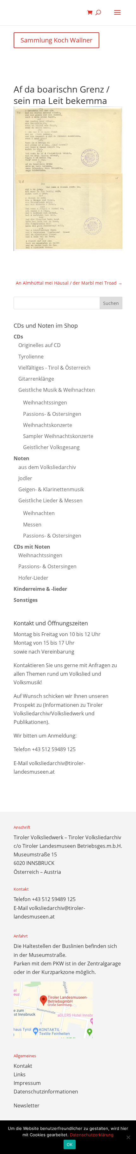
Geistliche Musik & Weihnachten (56, 389)
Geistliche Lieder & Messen (50, 500)
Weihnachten (39, 513)
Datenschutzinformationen (46, 1091)
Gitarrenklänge (36, 378)
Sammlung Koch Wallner (56, 40)
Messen (32, 524)
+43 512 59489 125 (54, 749)
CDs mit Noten (32, 546)
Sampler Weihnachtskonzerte (58, 436)
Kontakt (23, 1065)
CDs (18, 336)
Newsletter (27, 1105)
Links (20, 1074)
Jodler (25, 478)
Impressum (27, 1083)
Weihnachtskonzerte (47, 425)
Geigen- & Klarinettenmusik (51, 489)
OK (70, 1144)
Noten (21, 458)
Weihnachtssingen (45, 402)
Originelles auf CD (39, 345)
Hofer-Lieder (33, 577)
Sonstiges (26, 599)
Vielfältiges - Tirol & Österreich (54, 367)
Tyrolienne (31, 356)
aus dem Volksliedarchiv (47, 467)
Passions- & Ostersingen (52, 413)
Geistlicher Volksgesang (51, 447)
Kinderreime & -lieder (40, 588)
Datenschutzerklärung (92, 1134)
